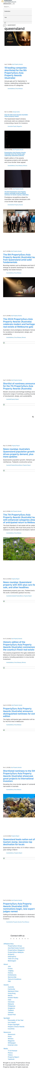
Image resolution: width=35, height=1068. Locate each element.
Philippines (11, 1006)
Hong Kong (11, 993)
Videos (10, 1055)
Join (9, 966)
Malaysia (11, 1004)
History (10, 973)
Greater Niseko (13, 997)
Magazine (19, 126)
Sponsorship (12, 977)
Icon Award (12, 1022)
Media (6, 1048)
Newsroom (7, 1032)
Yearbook (11, 1059)
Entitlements (12, 975)
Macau (10, 995)
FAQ (9, 981)
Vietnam (17, 465)
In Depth (14, 126)
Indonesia (11, 1002)
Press (10, 1036)
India (9, 1000)
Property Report (15, 399)
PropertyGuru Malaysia (16, 952)
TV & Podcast (12, 1051)
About (6, 964)
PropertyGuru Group (15, 946)
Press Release (19, 88)
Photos (10, 1053)
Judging (10, 971)
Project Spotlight (13, 1024)
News (13, 88)
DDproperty (12, 956)
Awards (6, 985)
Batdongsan (12, 961)
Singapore (11, 1008)
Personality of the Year (15, 1020)
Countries (11, 1029)
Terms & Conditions (14, 979)
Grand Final (12, 1014)
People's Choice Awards (16, 1026)
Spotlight (7, 1018)
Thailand (13, 465)
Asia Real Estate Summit (16, 948)
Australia (10, 88)
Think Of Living (13, 959)
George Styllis (16, 111)
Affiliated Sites (9, 944)
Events (10, 968)
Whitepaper (12, 1043)
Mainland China (13, 991)
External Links (12, 1045)
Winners (25, 165)
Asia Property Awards (17, 64)
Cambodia (13, 596)
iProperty (11, 954)
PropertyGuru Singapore (16, 950)
